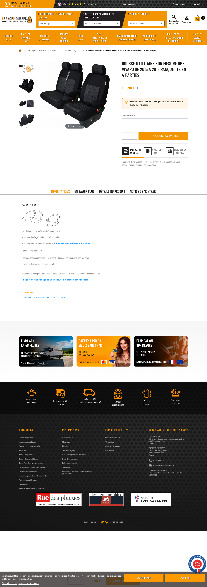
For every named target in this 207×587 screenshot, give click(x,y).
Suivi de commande (112, 438)
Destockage (23, 484)
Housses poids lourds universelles (32, 489)
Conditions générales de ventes (74, 455)
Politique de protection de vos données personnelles (77, 472)
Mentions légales (68, 450)
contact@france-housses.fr (163, 465)
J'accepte (185, 578)
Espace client (197, 4)
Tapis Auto (23, 450)
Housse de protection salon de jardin (33, 476)
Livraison (66, 446)
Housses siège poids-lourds (29, 446)
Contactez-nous (180, 4)
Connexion (109, 442)
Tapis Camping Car (26, 455)
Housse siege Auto (26, 438)
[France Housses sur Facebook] (138, 4)
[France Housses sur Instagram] (142, 4)
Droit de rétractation (70, 459)
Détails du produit (112, 191)
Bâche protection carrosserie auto (32, 467)
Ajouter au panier (163, 136)
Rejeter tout (144, 578)
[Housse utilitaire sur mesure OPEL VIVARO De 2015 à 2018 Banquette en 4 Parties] (26, 69)
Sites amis (66, 467)
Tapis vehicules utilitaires (28, 459)
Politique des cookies (70, 463)
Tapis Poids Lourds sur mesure (31, 463)
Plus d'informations (9, 583)
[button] (186, 19)
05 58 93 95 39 (158, 460)
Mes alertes (109, 450)
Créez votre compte (112, 446)
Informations (60, 191)
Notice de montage (143, 191)
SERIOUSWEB (118, 522)
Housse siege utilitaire (27, 442)
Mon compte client (117, 430)
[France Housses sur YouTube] (146, 4)
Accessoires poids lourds (28, 480)
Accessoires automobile (28, 472)
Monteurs (66, 442)
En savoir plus (90, 4)
